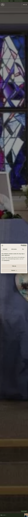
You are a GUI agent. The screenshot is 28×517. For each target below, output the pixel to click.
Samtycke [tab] (5, 249)
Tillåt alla (14, 266)
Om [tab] (23, 249)
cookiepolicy (6, 260)
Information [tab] (14, 249)
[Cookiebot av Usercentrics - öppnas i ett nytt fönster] (21, 245)
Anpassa (13, 270)
